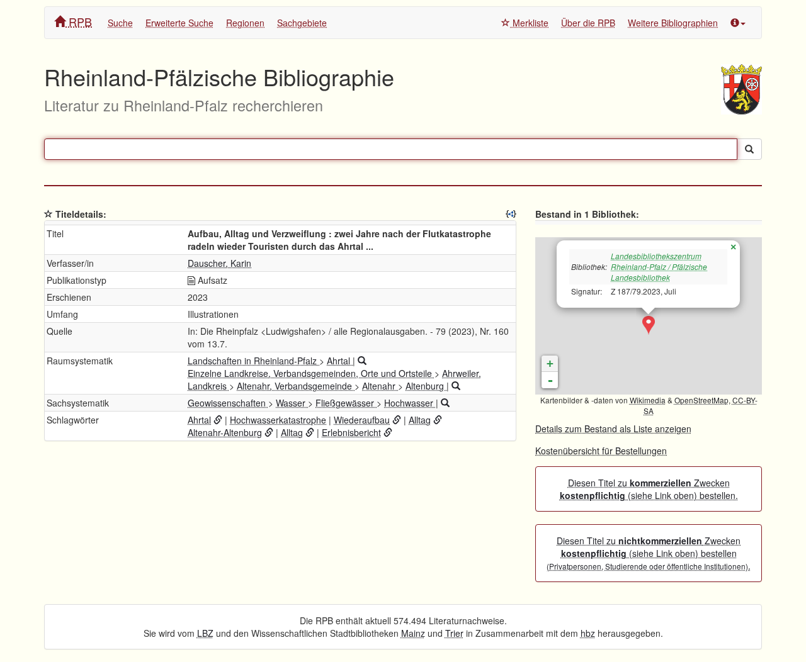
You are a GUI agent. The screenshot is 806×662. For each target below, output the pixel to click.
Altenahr (380, 385)
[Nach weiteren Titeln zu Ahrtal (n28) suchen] (362, 360)
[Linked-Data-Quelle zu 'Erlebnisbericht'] (387, 432)
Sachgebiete (302, 22)
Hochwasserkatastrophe (278, 419)
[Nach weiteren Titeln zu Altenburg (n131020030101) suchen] (455, 385)
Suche (120, 22)
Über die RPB (588, 22)
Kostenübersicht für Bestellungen (601, 450)
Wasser (292, 402)
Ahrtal (340, 360)
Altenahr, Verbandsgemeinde (296, 385)
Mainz (413, 633)
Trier (454, 633)
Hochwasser (410, 402)
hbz (588, 633)
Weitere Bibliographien (673, 22)
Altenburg (426, 385)
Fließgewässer (346, 402)
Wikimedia (648, 400)
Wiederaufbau (362, 419)
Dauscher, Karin (219, 263)
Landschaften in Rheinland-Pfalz (253, 360)
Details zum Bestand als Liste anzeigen (613, 428)
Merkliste (529, 22)
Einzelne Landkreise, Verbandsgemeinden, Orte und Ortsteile (311, 373)
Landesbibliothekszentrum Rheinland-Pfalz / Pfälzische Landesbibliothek (659, 266)
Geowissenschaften (228, 402)
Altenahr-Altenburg (225, 432)
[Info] (738, 22)
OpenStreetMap (701, 400)
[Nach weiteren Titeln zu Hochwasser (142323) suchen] (445, 402)
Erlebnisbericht (351, 432)
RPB (78, 21)
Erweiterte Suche (179, 22)
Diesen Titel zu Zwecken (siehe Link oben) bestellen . (649, 553)
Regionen (245, 22)
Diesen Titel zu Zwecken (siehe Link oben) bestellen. (649, 489)
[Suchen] (749, 149)
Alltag (420, 419)
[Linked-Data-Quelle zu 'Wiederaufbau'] (396, 419)
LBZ (205, 633)
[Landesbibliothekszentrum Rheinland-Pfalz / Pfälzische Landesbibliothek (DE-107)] (648, 325)
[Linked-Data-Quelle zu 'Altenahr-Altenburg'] (268, 432)
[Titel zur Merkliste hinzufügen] (48, 214)
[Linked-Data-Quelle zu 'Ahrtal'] (217, 419)
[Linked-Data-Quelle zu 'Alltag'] (437, 419)
